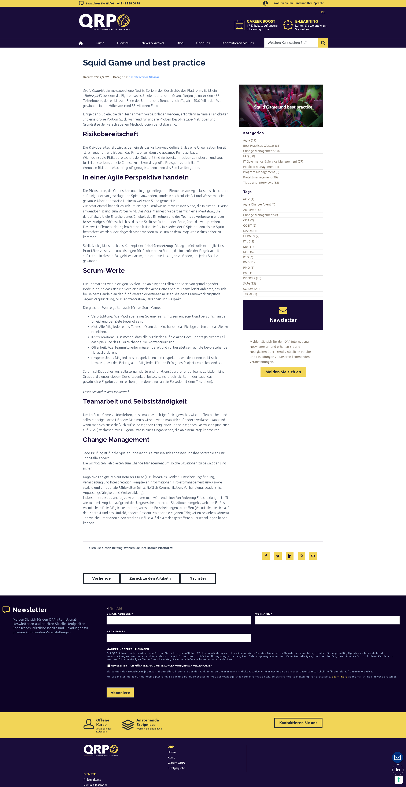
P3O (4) (248, 257)
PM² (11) (249, 262)
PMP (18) (249, 273)
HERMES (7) (251, 236)
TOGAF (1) (250, 294)
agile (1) (248, 199)
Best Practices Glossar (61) (261, 146)
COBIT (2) (249, 225)
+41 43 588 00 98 (128, 3)
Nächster (197, 578)
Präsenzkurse (92, 779)
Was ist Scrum (116, 391)
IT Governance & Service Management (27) (273, 161)
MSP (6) (248, 252)
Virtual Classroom (95, 785)
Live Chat (397, 757)
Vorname (263, 613)
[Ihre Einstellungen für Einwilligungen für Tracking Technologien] (399, 780)
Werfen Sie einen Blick (149, 724)
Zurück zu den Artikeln (150, 578)
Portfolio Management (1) (261, 167)
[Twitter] (278, 555)
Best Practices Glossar (144, 77)
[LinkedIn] (290, 555)
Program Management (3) (261, 172)
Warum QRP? (176, 762)
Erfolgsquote (176, 768)
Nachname (116, 631)
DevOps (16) (251, 231)
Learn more (339, 676)
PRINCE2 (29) (252, 278)
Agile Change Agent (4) (259, 204)
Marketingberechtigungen (128, 649)
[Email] (313, 555)
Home (172, 752)
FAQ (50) (249, 156)
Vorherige (101, 578)
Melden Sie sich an (283, 371)
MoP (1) (248, 247)
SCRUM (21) (251, 289)
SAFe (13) (249, 283)
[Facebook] (266, 555)
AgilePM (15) (252, 210)
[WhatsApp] (301, 555)
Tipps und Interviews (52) (261, 183)
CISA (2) (248, 220)
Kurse (171, 757)
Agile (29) (249, 140)
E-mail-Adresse (120, 613)
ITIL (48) (248, 241)
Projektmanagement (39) (260, 177)
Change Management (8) (260, 215)
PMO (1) (248, 268)
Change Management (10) (261, 151)
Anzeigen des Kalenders (103, 725)
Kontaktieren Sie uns (298, 722)
